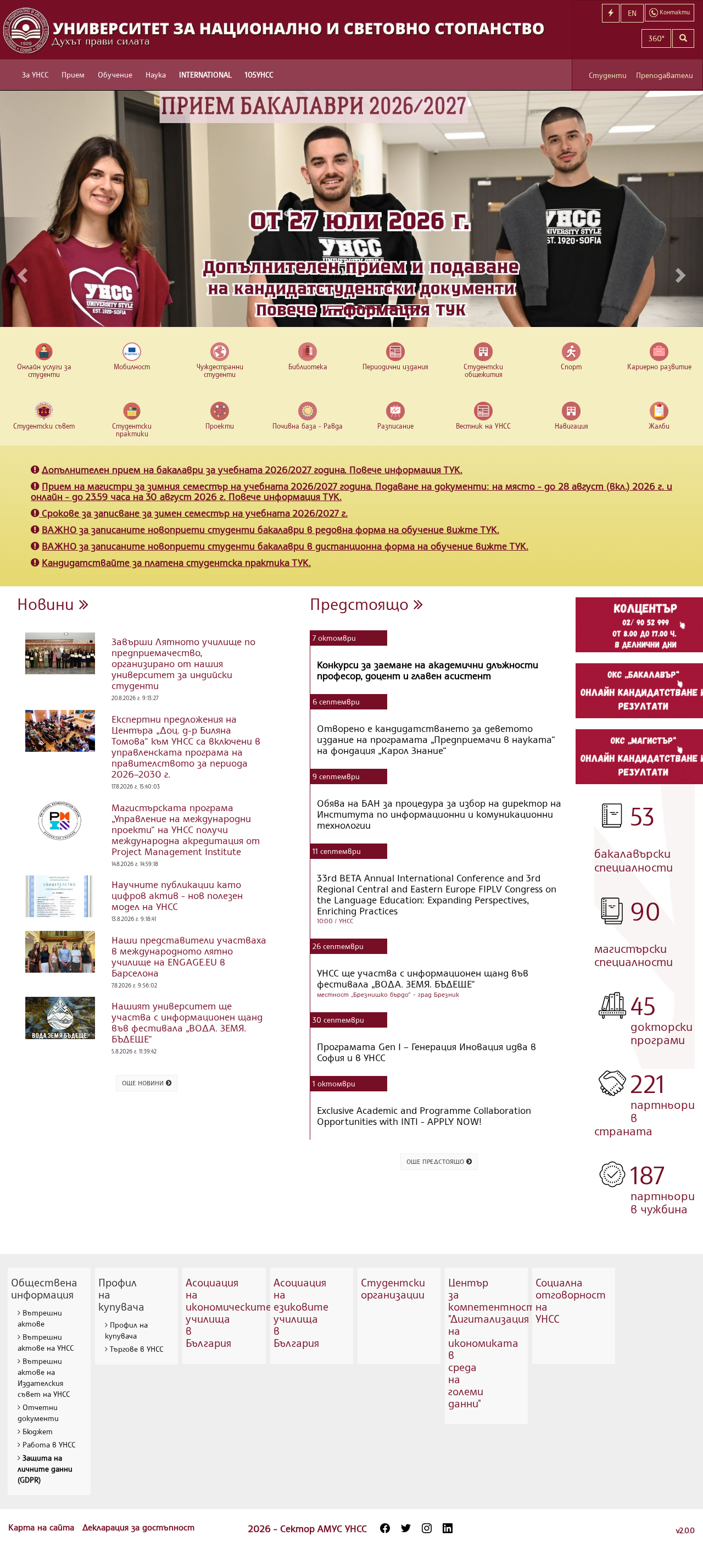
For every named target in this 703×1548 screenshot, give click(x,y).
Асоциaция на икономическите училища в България (228, 1312)
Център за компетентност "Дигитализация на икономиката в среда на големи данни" (491, 1342)
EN (632, 13)
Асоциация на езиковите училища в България (301, 1312)
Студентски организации (393, 1288)
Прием (73, 74)
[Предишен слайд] (21, 272)
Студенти (608, 75)
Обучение (115, 74)
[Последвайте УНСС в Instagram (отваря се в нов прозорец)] (427, 1528)
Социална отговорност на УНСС (570, 1300)
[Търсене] (683, 38)
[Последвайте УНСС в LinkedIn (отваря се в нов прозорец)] (447, 1528)
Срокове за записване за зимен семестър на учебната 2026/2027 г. (195, 513)
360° (656, 38)
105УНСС (259, 74)
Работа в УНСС (49, 1444)
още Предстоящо (436, 1161)
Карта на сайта (42, 1527)
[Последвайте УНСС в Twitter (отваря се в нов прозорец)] (406, 1528)
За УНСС (35, 74)
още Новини (144, 1083)
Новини (48, 603)
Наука (156, 74)
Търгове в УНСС (136, 1348)
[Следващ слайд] (682, 272)
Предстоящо (362, 603)
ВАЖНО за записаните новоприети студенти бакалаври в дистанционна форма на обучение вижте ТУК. (285, 546)
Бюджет (38, 1431)
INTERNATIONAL (205, 74)
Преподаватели (664, 75)
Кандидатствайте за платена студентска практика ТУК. (176, 562)
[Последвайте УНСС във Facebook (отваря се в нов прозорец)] (385, 1528)
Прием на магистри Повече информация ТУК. (351, 491)
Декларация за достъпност (138, 1527)
